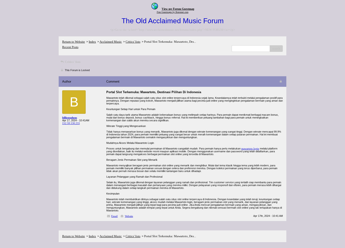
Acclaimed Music (111, 41)
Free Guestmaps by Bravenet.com (172, 12)
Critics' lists (133, 41)
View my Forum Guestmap (178, 9)
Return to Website (73, 41)
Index (92, 41)
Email (114, 216)
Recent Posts (70, 47)
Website (129, 216)
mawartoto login (250, 148)
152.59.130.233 (71, 123)
